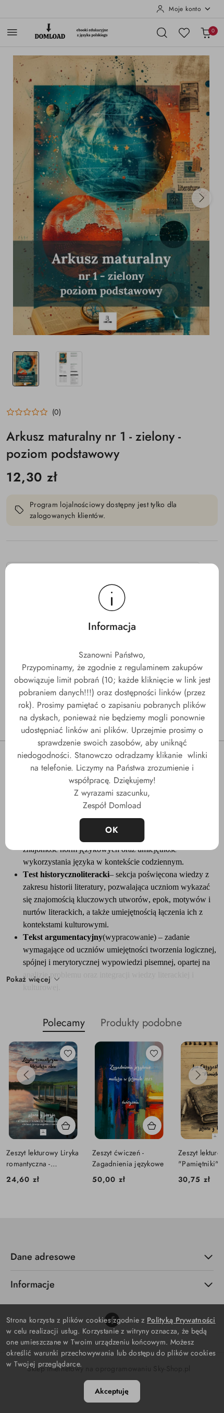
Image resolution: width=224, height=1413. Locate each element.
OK (112, 830)
